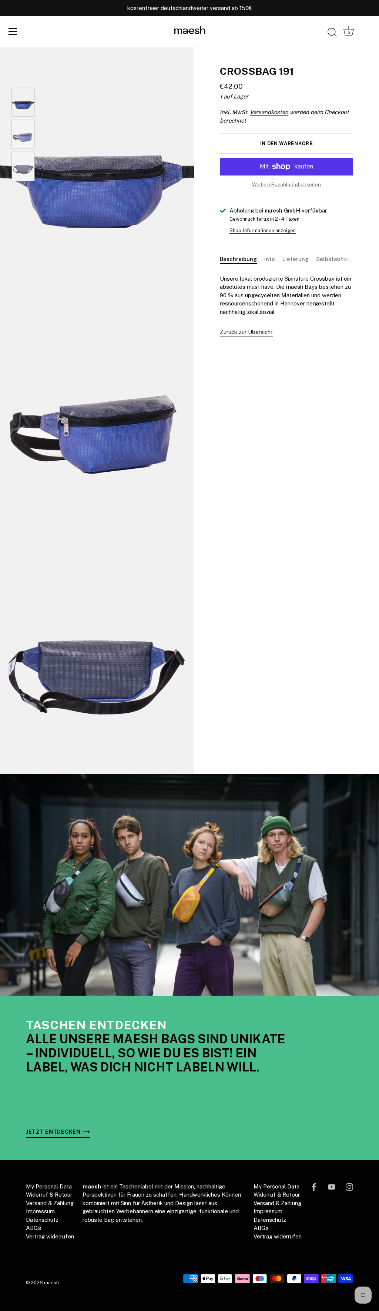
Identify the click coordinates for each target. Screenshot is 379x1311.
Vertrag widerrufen (50, 1236)
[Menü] (13, 31)
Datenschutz (42, 1220)
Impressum (40, 1211)
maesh (190, 31)
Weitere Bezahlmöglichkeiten (286, 184)
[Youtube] (331, 1186)
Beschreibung (238, 259)
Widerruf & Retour (49, 1194)
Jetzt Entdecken (54, 1131)
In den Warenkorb (286, 143)
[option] (23, 103)
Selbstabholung (337, 259)
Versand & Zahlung (50, 1203)
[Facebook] (314, 1186)
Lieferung (295, 259)
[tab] (242, 259)
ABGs (33, 1228)
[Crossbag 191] (23, 102)
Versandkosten (269, 112)
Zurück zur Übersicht (246, 332)
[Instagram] (349, 1186)
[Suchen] (332, 32)
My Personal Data (49, 1186)
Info (269, 259)
